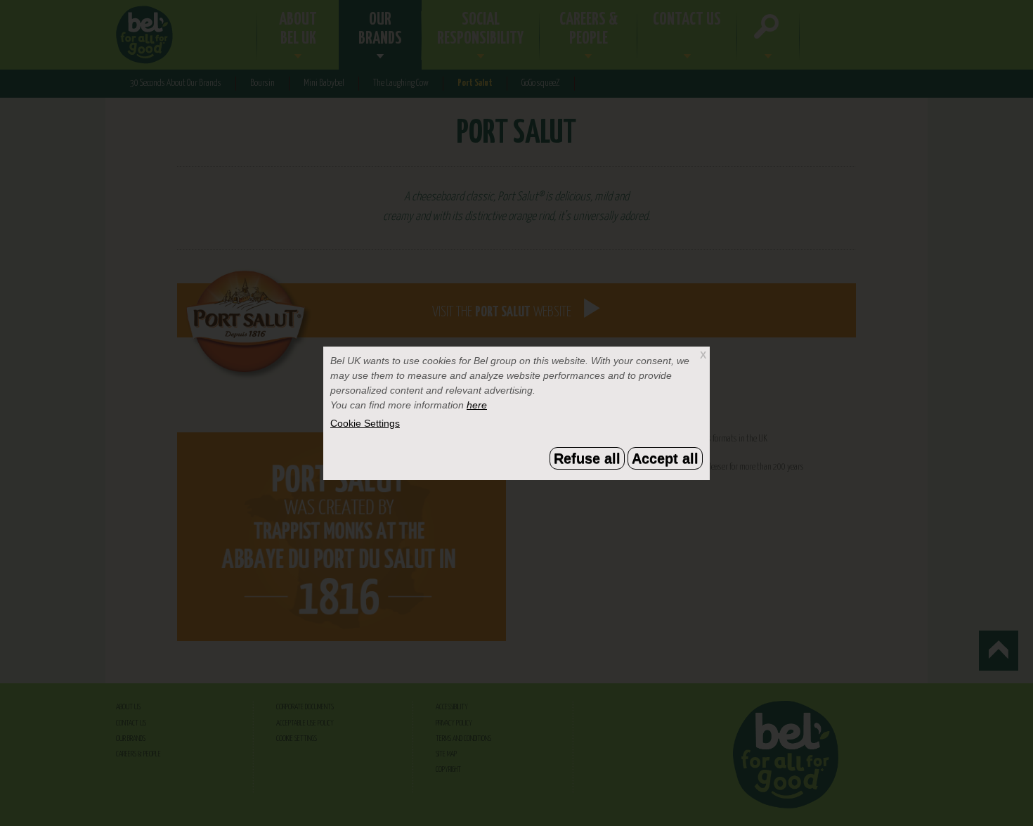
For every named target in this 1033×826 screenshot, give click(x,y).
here (477, 405)
